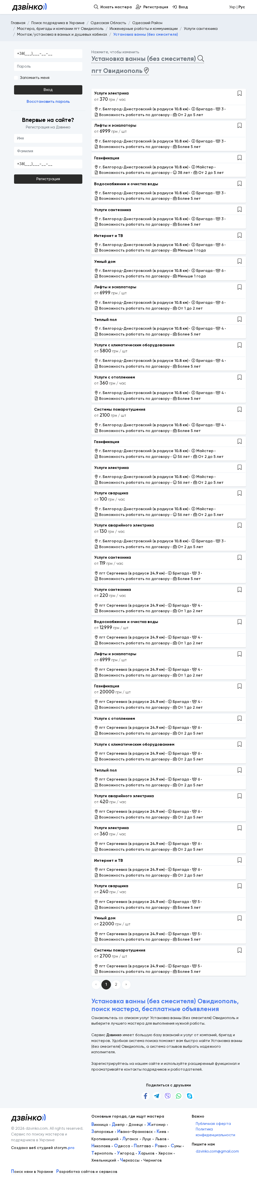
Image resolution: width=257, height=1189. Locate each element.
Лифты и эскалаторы (115, 125)
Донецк (135, 1124)
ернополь (102, 1153)
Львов (160, 1139)
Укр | (237, 7)
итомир (156, 1124)
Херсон (165, 1153)
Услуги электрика (111, 93)
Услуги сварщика (111, 493)
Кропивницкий (104, 1139)
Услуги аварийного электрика (124, 525)
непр (118, 1124)
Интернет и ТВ (108, 235)
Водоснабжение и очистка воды (126, 183)
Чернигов (152, 1160)
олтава (142, 1146)
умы (176, 1146)
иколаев (100, 1146)
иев (161, 1131)
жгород (125, 1153)
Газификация (106, 158)
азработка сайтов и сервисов (86, 1171)
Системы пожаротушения (119, 409)
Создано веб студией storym (43, 1148)
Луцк (146, 1139)
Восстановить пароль (48, 101)
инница (99, 1124)
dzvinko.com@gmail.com (217, 1151)
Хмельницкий (103, 1160)
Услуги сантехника (112, 209)
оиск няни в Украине (32, 1171)
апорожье (102, 1131)
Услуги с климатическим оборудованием (134, 345)
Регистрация (48, 179)
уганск (130, 1139)
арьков (146, 1153)
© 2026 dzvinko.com (29, 1128)
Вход (48, 89)
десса (122, 1146)
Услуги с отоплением (114, 377)
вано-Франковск (135, 1131)
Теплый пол (105, 319)
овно (161, 1146)
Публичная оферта (213, 1123)
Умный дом (104, 261)
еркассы (130, 1160)
